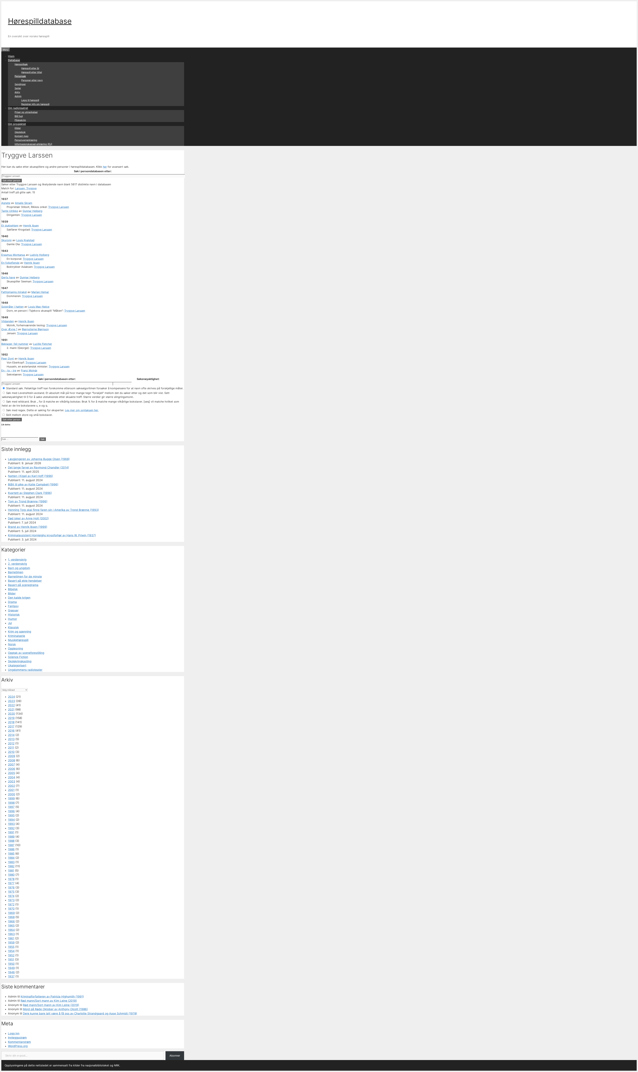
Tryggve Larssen (58, 207)
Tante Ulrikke (9, 211)
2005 (11, 773)
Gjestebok (20, 132)
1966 (11, 921)
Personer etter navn (32, 80)
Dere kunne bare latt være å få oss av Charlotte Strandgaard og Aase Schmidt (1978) (80, 1013)
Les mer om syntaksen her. (82, 410)
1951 (11, 959)
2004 (11, 777)
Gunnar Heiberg (32, 211)
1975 (11, 891)
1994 (11, 819)
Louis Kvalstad (25, 240)
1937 (11, 976)
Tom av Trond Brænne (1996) (27, 501)
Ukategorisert (17, 665)
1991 (11, 832)
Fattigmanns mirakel (14, 292)
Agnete (5, 203)
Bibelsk (13, 589)
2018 (11, 722)
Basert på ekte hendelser (25, 580)
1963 (11, 934)
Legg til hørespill (30, 100)
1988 (11, 840)
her (105, 166)
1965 (11, 925)
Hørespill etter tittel (31, 72)
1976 (11, 887)
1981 (11, 870)
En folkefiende (10, 262)
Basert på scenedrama (23, 585)
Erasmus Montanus (13, 254)
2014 (11, 735)
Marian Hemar (40, 292)
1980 (11, 874)
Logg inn (13, 1033)
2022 (11, 705)
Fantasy (13, 606)
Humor (12, 619)
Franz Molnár (29, 370)
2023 (11, 701)
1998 (11, 802)
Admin (18, 96)
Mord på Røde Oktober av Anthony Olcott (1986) (55, 1009)
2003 (11, 781)
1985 (11, 853)
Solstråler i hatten (12, 306)
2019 (11, 718)
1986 (11, 849)
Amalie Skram (23, 203)
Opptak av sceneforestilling (26, 653)
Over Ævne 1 (9, 329)
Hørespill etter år (30, 68)
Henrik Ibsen (31, 225)
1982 (11, 866)
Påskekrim (20, 120)
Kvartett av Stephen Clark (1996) (30, 493)
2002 (11, 785)
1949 (11, 968)
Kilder (18, 128)
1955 (11, 947)
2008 (11, 760)
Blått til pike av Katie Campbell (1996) (33, 484)
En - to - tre (8, 370)
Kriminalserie (16, 636)
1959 (11, 942)
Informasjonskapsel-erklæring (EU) (33, 144)
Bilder (12, 593)
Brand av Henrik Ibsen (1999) (27, 527)
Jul (10, 623)
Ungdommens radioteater (25, 669)
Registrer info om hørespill (35, 104)
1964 (11, 930)
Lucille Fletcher (42, 344)
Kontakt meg (21, 136)
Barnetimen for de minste (25, 576)
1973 (11, 900)
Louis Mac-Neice (38, 306)
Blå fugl (19, 116)
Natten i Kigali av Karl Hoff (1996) (30, 476)
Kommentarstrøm (19, 1042)
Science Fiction (18, 657)
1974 (11, 896)
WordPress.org (18, 1046)
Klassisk (13, 627)
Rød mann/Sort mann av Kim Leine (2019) (49, 1000)
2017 (11, 726)
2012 (11, 743)
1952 (11, 955)
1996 (11, 811)
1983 (11, 862)
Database (14, 60)
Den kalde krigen (19, 597)
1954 (11, 951)
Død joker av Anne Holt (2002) (28, 518)
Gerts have (8, 277)
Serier (18, 88)
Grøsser (13, 610)
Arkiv (17, 92)
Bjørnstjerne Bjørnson (35, 329)
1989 (11, 836)
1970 (11, 908)
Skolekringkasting (19, 661)
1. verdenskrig (17, 559)
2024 (11, 696)
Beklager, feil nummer (14, 344)
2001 (11, 790)
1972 (11, 904)
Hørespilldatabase (40, 21)
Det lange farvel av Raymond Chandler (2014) (38, 467)
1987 (11, 845)
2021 (11, 709)
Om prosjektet (17, 124)
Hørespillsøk (21, 64)
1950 (11, 963)
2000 (11, 794)
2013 (11, 739)
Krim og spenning (19, 631)
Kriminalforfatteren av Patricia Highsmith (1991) (52, 996)
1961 (11, 938)
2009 (11, 756)
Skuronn (6, 240)
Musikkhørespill (18, 640)
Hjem (11, 56)
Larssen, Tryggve (26, 188)
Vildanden (7, 321)
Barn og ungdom (19, 568)
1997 (11, 807)
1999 (11, 798)
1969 (11, 913)
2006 (11, 769)
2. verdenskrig (17, 563)
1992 (11, 828)
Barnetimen (15, 572)
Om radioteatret (18, 108)
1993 (11, 824)
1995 (11, 815)
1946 (11, 972)
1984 (11, 857)
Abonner (174, 1055)
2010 (11, 752)
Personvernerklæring (26, 140)
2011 (11, 747)
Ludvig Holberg (39, 254)
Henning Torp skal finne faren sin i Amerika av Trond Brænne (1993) (53, 510)
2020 (11, 713)
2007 (11, 764)
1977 (11, 883)
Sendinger (20, 84)
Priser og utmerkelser (26, 112)
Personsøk (20, 76)
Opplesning (15, 648)
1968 (11, 917)
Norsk (12, 644)
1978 (11, 879)
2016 (11, 730)
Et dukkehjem (9, 225)
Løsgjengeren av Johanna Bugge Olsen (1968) (39, 459)
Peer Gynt (7, 358)
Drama (12, 602)
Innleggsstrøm (17, 1037)
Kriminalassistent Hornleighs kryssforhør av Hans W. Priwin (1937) (52, 535)
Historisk (14, 614)
